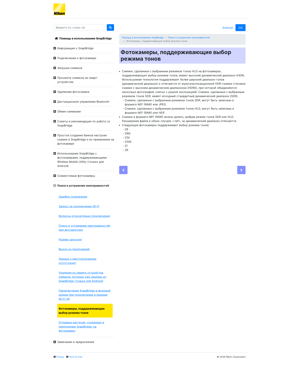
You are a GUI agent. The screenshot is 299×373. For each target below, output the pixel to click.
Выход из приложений (74, 249)
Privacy (60, 356)
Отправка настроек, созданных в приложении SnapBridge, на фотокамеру (81, 326)
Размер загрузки (70, 239)
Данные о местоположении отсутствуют (77, 261)
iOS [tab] (240, 27)
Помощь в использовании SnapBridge (85, 38)
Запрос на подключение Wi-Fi (79, 206)
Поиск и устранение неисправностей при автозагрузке (84, 228)
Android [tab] (227, 27)
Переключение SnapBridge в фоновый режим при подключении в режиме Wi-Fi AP (84, 295)
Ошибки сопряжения (73, 196)
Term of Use (75, 356)
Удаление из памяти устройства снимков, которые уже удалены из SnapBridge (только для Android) (82, 277)
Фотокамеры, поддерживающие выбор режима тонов (82, 310)
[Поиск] (110, 27)
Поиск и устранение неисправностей (189, 37)
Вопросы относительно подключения (84, 216)
